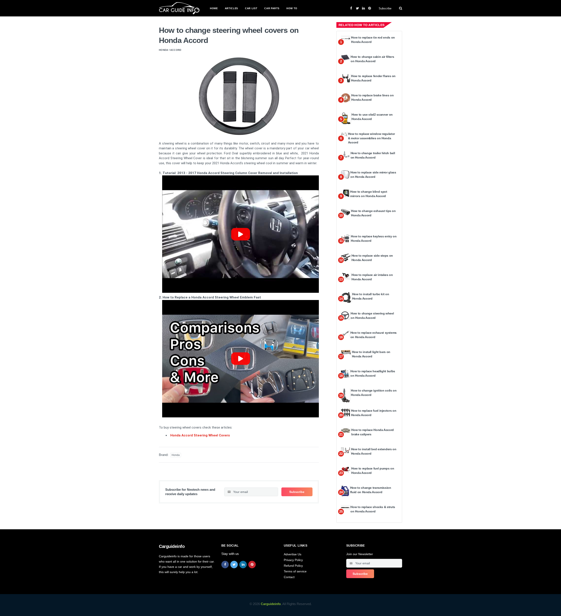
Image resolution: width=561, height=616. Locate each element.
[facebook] (225, 564)
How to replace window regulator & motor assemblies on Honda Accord (371, 138)
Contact (289, 577)
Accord (175, 50)
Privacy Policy (293, 560)
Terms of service (295, 571)
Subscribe (385, 8)
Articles (231, 8)
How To (291, 8)
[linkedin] (243, 564)
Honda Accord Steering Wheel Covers (200, 435)
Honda (163, 50)
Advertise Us (292, 554)
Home (214, 8)
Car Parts (271, 8)
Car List (251, 8)
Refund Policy (293, 565)
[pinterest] (252, 564)
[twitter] (234, 564)
